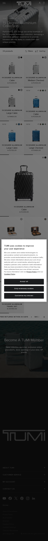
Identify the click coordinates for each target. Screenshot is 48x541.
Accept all (24, 282)
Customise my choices (24, 295)
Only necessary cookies (24, 288)
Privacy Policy (32, 272)
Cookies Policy (9, 274)
